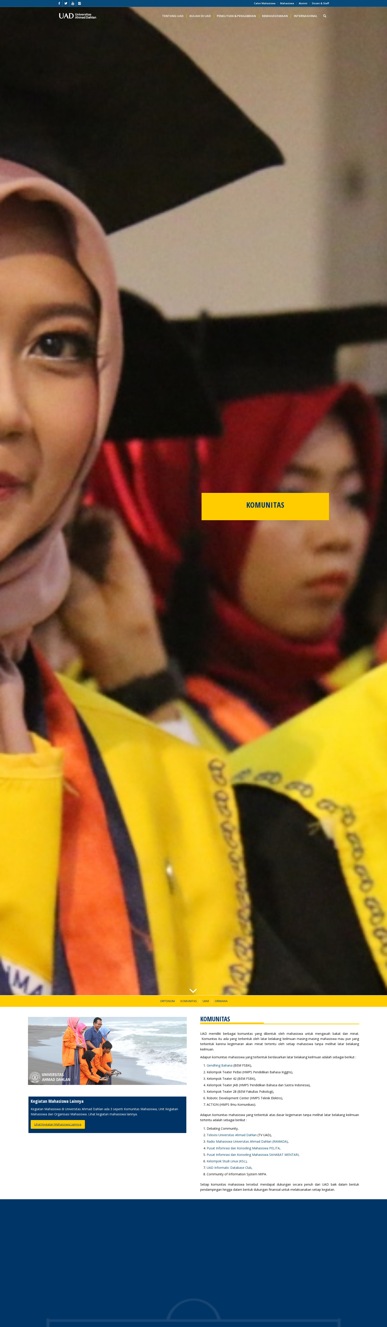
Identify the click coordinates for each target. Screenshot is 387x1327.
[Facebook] (59, 3)
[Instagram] (79, 3)
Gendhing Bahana (219, 1065)
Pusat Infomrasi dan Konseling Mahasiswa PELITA (243, 1148)
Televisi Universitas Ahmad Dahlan (232, 1135)
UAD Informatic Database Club (229, 1167)
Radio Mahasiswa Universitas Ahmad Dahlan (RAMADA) (247, 1141)
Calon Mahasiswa (264, 3)
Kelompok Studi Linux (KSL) (227, 1161)
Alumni (303, 3)
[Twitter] (66, 3)
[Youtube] (72, 3)
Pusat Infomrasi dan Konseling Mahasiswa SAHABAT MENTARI (253, 1154)
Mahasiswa (287, 3)
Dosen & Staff (320, 3)
